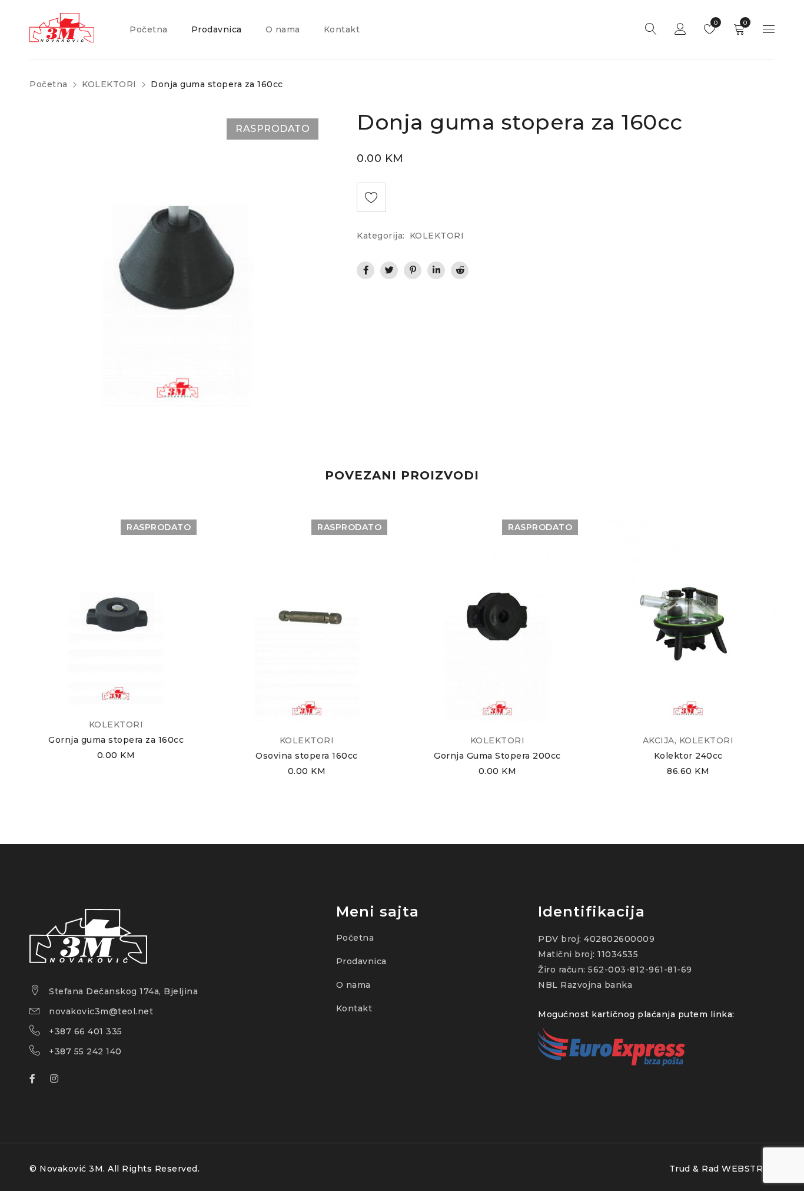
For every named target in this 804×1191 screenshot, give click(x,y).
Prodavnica (361, 961)
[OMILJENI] (371, 197)
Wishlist (715, 23)
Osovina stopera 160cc (306, 755)
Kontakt (354, 1008)
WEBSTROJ (748, 1168)
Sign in (680, 29)
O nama (353, 985)
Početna (48, 84)
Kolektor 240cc (688, 755)
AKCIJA (659, 740)
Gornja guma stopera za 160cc (116, 740)
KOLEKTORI (109, 84)
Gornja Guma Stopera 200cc (497, 755)
